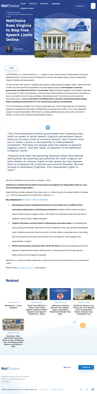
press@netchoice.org (26, 268)
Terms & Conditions (57, 389)
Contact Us (80, 6)
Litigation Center (27, 8)
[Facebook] (87, 389)
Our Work (44, 4)
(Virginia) (35, 200)
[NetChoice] (10, 6)
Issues (23, 4)
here (8, 195)
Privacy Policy (44, 389)
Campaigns (56, 4)
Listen (11, 68)
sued (39, 74)
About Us (33, 4)
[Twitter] (81, 389)
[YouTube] (92, 389)
